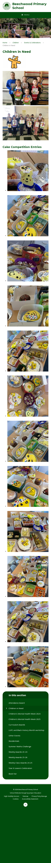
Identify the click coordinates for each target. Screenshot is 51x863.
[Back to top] (25, 805)
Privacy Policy (36, 796)
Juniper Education (35, 793)
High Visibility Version (11, 796)
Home (5, 42)
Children (16, 42)
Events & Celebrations (32, 42)
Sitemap (25, 796)
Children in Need (9, 45)
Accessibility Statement (30, 799)
